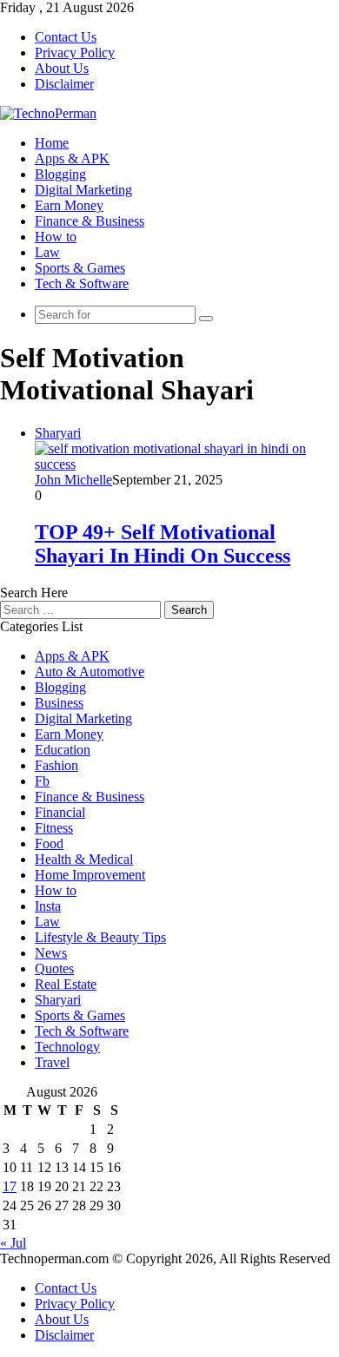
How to (55, 236)
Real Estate (65, 984)
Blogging (60, 174)
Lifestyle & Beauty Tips (100, 937)
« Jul (13, 1242)
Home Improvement (90, 874)
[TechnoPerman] (48, 113)
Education (62, 749)
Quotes (54, 968)
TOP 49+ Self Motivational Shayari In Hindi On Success (162, 544)
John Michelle (73, 479)
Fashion (56, 765)
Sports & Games (80, 267)
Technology (67, 1046)
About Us (62, 68)
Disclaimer (64, 83)
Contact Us (65, 37)
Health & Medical (84, 859)
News (51, 952)
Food (49, 843)
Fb (42, 781)
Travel (52, 1062)
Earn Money (69, 205)
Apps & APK (72, 158)
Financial (60, 812)
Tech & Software (82, 283)
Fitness (54, 827)
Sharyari (58, 999)
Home (52, 142)
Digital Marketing (83, 189)
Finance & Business (89, 221)
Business (59, 702)
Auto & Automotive (89, 671)
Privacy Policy (75, 52)
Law (47, 252)
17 (10, 1186)
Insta (48, 906)
